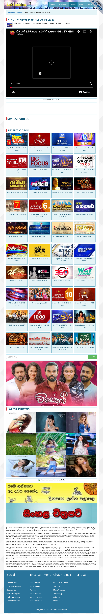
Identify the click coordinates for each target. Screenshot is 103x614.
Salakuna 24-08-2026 (17, 281)
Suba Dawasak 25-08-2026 (17, 236)
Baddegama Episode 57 (17, 325)
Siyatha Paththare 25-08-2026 (84, 214)
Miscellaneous (58, 601)
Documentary (12, 590)
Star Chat (56, 586)
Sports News (12, 583)
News (81, 4)
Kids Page (57, 597)
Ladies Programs (13, 597)
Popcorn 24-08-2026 (16, 347)
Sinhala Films (35, 583)
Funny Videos (35, 590)
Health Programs (13, 601)
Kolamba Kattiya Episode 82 (85, 347)
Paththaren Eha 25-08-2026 (39, 236)
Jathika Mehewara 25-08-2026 (17, 192)
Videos (73, 4)
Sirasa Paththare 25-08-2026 (62, 236)
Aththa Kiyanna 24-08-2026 (39, 281)
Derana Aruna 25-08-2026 (39, 259)
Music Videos (35, 586)
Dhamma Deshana (14, 586)
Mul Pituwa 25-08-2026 (84, 236)
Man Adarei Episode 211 (39, 303)
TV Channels (62, 4)
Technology (57, 593)
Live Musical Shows (60, 583)
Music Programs (59, 590)
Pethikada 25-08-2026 (40, 192)
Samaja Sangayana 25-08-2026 (62, 192)
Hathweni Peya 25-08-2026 (17, 214)
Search (92, 356)
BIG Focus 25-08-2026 (40, 170)
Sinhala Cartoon (36, 601)
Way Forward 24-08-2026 (85, 281)
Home (52, 4)
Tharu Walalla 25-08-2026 (84, 192)
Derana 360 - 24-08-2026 (62, 281)
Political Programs (13, 593)
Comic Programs (36, 597)
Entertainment (35, 593)
